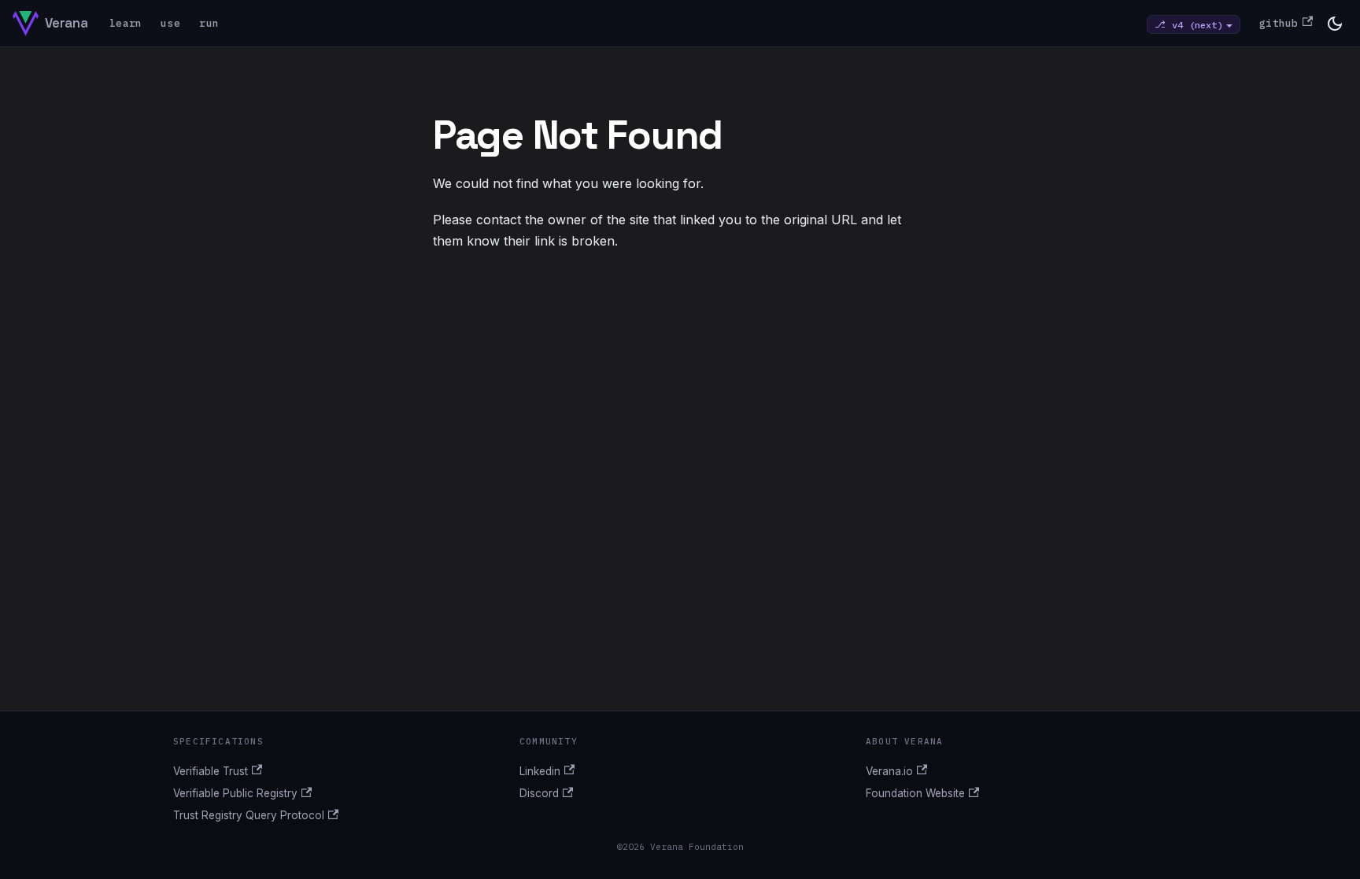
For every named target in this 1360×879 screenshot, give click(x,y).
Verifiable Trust (210, 771)
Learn (125, 23)
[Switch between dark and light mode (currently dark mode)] (1334, 23)
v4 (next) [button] (1197, 24)
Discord (539, 793)
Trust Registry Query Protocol (248, 815)
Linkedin (539, 771)
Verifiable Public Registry (235, 793)
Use (170, 23)
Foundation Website (915, 793)
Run (209, 23)
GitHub (1279, 23)
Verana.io (889, 771)
